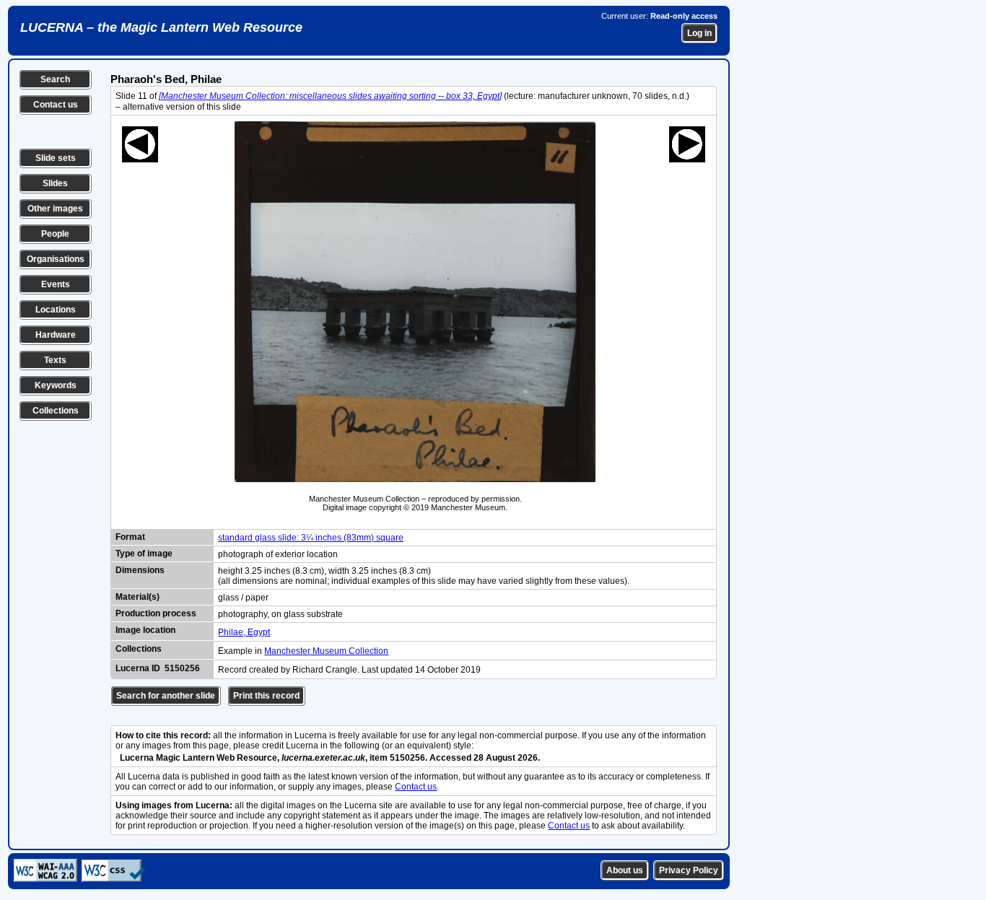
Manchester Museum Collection (326, 651)
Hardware (55, 335)
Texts (55, 360)
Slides (55, 183)
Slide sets (55, 158)
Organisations (55, 259)
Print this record (266, 696)
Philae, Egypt (244, 632)
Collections (55, 411)
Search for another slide (165, 696)
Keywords (56, 385)
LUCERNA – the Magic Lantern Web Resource (161, 27)
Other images (55, 209)
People (55, 234)
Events (55, 284)
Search (55, 79)
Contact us (55, 105)
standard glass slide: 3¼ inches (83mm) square (310, 538)
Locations (55, 310)
